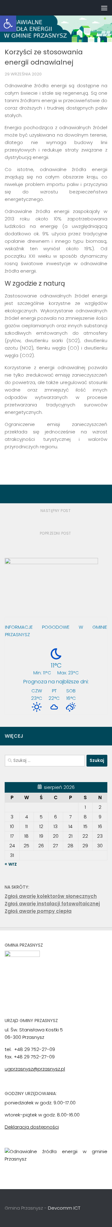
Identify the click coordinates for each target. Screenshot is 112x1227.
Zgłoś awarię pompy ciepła (38, 911)
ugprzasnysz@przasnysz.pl (35, 1069)
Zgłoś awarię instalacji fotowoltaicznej (52, 903)
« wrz (11, 864)
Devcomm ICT (64, 1208)
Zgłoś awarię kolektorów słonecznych (51, 896)
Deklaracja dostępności (32, 1127)
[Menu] (104, 8)
